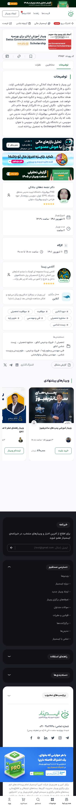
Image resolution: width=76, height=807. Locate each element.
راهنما (36, 13)
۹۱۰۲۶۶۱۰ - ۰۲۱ (47, 726)
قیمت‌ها (46, 13)
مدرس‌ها (64, 631)
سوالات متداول (61, 607)
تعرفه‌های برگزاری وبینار (58, 600)
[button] (52, 801)
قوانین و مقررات (61, 615)
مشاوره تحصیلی (25, 342)
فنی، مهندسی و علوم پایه (53, 350)
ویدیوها (65, 576)
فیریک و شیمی (32, 350)
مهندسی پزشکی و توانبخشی (43, 354)
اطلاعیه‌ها (26, 13)
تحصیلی (60, 342)
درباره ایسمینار (62, 584)
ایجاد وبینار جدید (60, 592)
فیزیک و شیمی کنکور (44, 342)
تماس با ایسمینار (61, 639)
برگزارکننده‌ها (63, 623)
